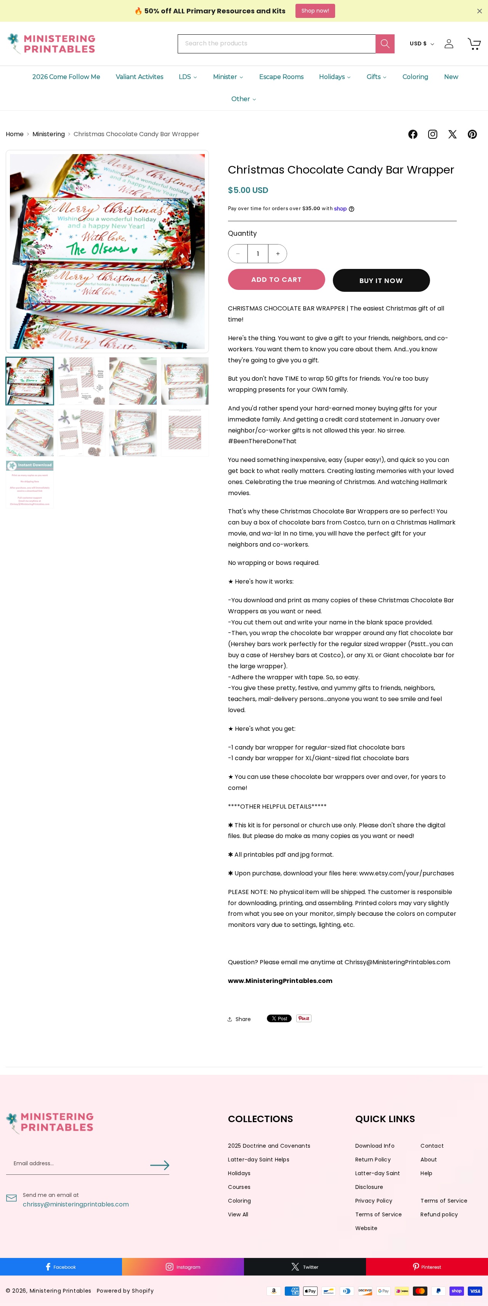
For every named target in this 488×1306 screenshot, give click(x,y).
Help (426, 1173)
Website (366, 1228)
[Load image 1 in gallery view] (30, 381)
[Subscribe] (159, 1165)
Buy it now (381, 280)
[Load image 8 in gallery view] (185, 433)
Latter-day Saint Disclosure (377, 1180)
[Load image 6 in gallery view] (82, 433)
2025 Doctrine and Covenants (269, 1146)
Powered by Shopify (125, 1291)
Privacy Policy (374, 1201)
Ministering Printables (61, 1291)
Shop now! (315, 10)
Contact (432, 1146)
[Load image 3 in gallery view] (133, 381)
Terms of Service (444, 1201)
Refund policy (439, 1214)
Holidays (239, 1173)
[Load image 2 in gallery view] (82, 381)
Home (15, 134)
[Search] (385, 43)
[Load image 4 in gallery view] (185, 381)
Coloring (239, 1201)
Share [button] (243, 1019)
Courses (239, 1187)
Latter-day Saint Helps (258, 1159)
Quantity (242, 233)
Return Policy (373, 1159)
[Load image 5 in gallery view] (30, 433)
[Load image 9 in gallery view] (30, 484)
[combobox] (286, 43)
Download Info (375, 1146)
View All (238, 1214)
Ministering (49, 134)
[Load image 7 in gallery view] (133, 433)
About (429, 1159)
